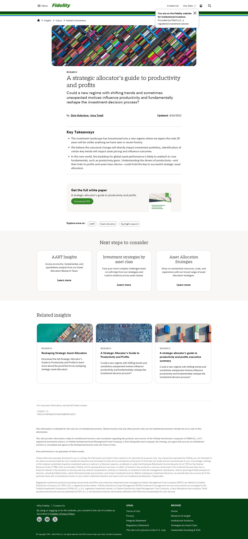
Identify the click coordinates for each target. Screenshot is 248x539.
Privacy (130, 515)
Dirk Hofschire (80, 115)
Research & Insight (180, 515)
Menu (45, 5)
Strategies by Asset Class (184, 525)
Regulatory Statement (137, 525)
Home (174, 511)
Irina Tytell (96, 115)
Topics (59, 20)
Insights (47, 20)
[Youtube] (47, 519)
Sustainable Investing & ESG (185, 530)
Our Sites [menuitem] (188, 5)
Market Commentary (76, 20)
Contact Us (173, 5)
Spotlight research (129, 223)
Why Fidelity (43, 505)
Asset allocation (107, 223)
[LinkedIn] (39, 519)
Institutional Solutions (182, 520)
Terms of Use (133, 511)
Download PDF (82, 201)
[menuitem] (43, 5)
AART (92, 223)
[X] (55, 519)
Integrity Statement (136, 520)
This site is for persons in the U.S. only (146, 530)
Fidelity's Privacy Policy (62, 513)
